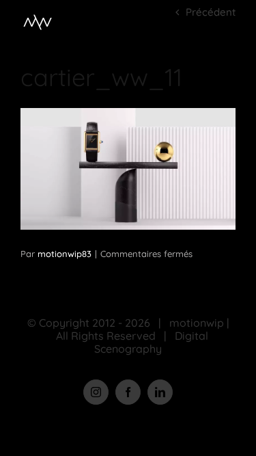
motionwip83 (64, 253)
